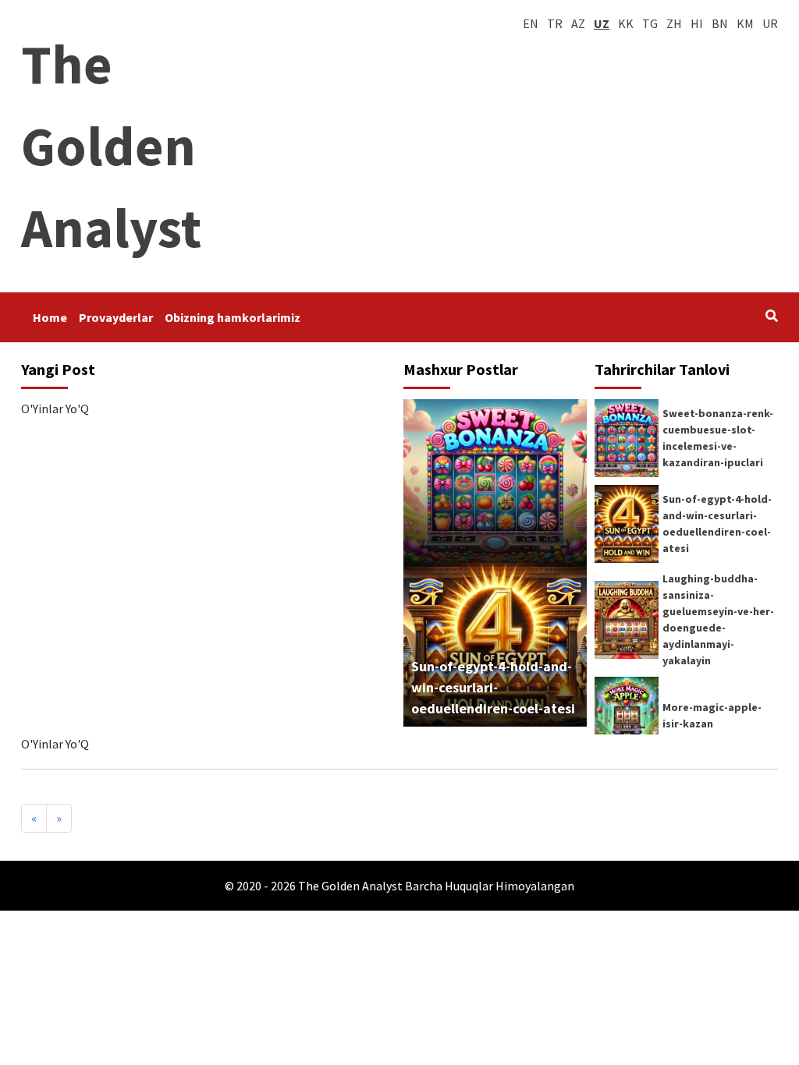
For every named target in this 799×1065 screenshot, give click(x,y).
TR (555, 23)
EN (530, 23)
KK (626, 23)
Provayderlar (116, 317)
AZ (578, 23)
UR (770, 23)
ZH (674, 23)
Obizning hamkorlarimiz (232, 317)
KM (745, 23)
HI (697, 23)
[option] (686, 634)
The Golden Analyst (111, 146)
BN (720, 23)
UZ (601, 23)
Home (50, 317)
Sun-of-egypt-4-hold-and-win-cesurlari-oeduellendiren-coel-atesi (493, 687)
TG (650, 23)
